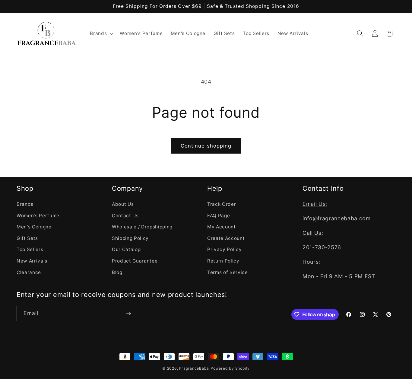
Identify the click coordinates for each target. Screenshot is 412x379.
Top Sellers (30, 249)
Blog (117, 272)
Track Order (221, 204)
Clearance (29, 272)
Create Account (226, 238)
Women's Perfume (38, 215)
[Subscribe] (128, 313)
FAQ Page (218, 215)
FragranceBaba (194, 368)
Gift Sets (27, 238)
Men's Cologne (34, 226)
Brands (25, 204)
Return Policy (223, 260)
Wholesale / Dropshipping (142, 226)
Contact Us (125, 215)
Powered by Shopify (230, 368)
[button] (101, 33)
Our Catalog (126, 249)
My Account (221, 226)
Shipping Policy (130, 238)
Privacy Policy (224, 249)
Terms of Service (227, 272)
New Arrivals (32, 260)
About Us (123, 204)
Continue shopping (206, 146)
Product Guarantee (134, 260)
